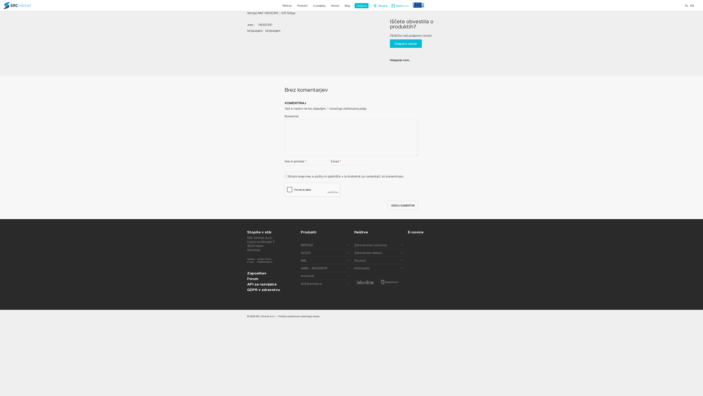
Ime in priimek (294, 161)
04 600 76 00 (264, 259)
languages (272, 30)
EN (692, 5)
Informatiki (362, 268)
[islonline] (380, 5)
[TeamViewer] (400, 5)
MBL (304, 260)
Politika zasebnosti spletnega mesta (299, 316)
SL (686, 5)
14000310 (265, 25)
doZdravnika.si (311, 283)
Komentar (292, 116)
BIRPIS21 (307, 245)
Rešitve (361, 232)
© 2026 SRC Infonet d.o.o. (261, 316)
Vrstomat (307, 276)
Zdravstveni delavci (368, 253)
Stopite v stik (259, 232)
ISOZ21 (306, 253)
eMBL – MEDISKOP (314, 268)
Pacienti (360, 260)
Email (335, 161)
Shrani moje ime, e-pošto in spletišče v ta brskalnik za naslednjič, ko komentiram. (346, 176)
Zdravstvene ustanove (370, 245)
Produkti (308, 232)
